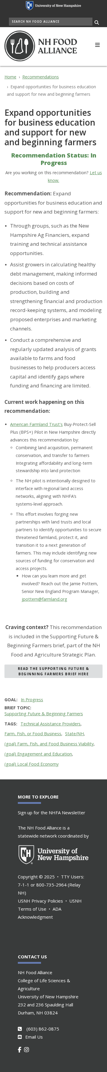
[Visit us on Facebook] (21, 1050)
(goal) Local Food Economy (31, 764)
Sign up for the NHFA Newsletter (51, 812)
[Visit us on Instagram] (28, 1050)
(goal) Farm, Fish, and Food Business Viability (49, 744)
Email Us (34, 1037)
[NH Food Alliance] (48, 46)
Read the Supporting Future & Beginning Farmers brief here (53, 671)
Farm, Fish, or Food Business (32, 733)
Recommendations (40, 77)
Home (10, 77)
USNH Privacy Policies (40, 901)
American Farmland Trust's (36, 424)
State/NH (74, 733)
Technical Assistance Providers (51, 724)
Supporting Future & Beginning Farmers (43, 713)
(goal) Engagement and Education (38, 754)
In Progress (32, 699)
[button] (97, 44)
